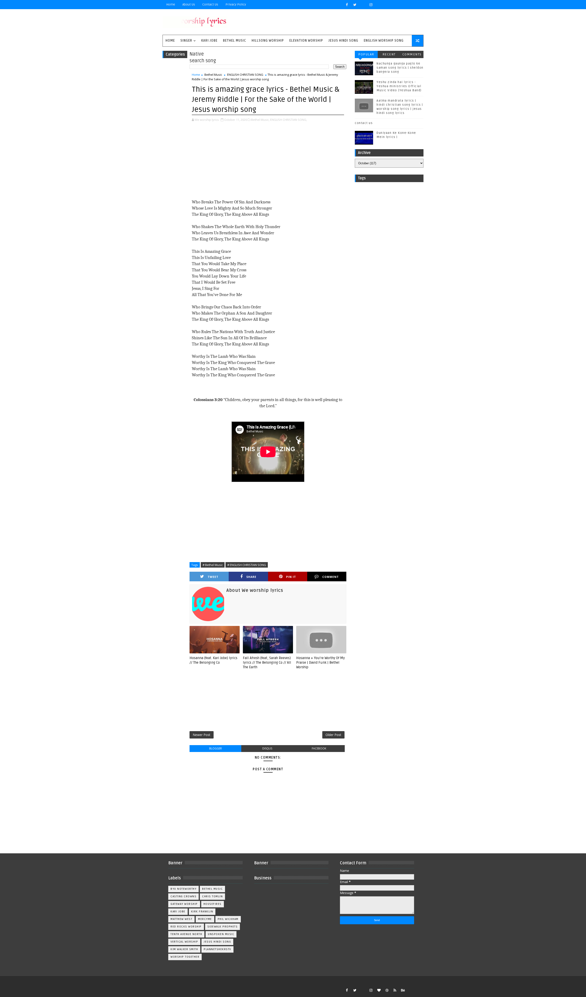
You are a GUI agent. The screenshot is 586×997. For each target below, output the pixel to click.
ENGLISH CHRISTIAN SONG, (288, 120)
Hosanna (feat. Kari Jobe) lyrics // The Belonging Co (213, 660)
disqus (267, 748)
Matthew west (181, 919)
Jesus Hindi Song (343, 41)
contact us (364, 123)
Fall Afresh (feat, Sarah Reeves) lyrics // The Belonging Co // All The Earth (267, 662)
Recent (389, 54)
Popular (366, 54)
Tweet (213, 577)
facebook (319, 748)
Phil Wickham (228, 919)
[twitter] (354, 4)
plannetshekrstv (217, 949)
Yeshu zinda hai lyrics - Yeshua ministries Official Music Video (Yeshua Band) (399, 86)
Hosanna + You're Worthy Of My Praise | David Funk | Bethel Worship (320, 662)
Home (170, 4)
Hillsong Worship (268, 41)
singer (186, 41)
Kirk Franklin (202, 911)
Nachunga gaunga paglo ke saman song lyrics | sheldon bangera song (400, 68)
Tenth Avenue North (186, 934)
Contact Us (210, 4)
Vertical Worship (184, 941)
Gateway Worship (184, 904)
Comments (412, 54)
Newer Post (201, 735)
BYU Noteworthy (183, 889)
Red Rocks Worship (186, 926)
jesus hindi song (217, 941)
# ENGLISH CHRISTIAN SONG (246, 565)
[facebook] (346, 4)
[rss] (394, 990)
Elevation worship (306, 41)
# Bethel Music (213, 565)
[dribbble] (386, 990)
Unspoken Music (221, 934)
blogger (215, 748)
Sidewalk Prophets (222, 926)
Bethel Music (234, 41)
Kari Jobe (209, 41)
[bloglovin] (378, 990)
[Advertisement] (268, 161)
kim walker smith (184, 949)
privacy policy (235, 4)
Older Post (333, 735)
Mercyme (205, 919)
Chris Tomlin (212, 896)
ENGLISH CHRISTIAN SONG (245, 75)
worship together (185, 957)
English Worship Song (384, 41)
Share (251, 577)
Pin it (291, 577)
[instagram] (370, 4)
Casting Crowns (183, 896)
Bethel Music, (260, 120)
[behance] (402, 990)
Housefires (212, 904)
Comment (330, 577)
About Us (188, 4)
